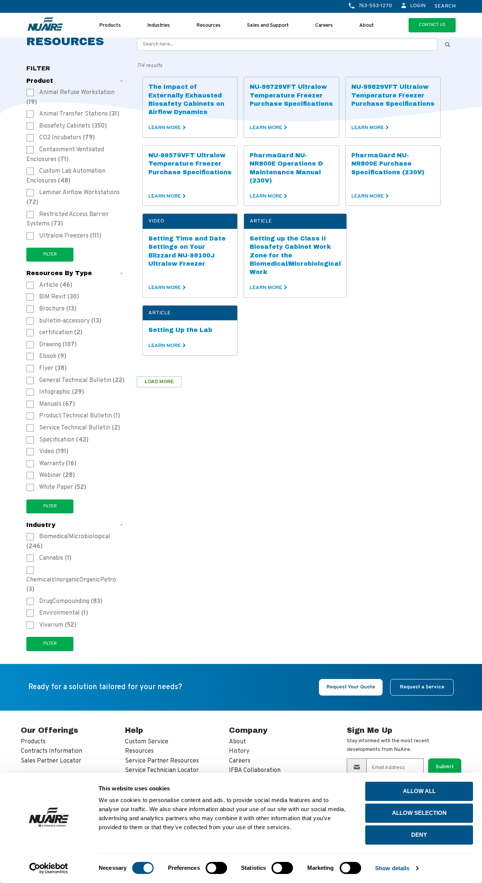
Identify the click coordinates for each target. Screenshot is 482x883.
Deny (419, 834)
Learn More (164, 128)
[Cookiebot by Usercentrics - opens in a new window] (49, 868)
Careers (324, 25)
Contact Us (432, 25)
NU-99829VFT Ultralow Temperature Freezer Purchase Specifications (393, 95)
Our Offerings (49, 730)
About (366, 25)
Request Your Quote (350, 687)
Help (134, 730)
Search (445, 6)
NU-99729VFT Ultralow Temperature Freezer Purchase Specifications (291, 95)
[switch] (216, 868)
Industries (158, 25)
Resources (208, 25)
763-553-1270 (375, 6)
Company (248, 730)
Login (418, 6)
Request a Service (422, 687)
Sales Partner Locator (51, 761)
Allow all (419, 791)
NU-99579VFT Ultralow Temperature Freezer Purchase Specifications (190, 163)
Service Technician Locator (162, 770)
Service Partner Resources (162, 761)
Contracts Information (51, 751)
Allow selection (419, 813)
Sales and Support (268, 25)
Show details (392, 868)
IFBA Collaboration (255, 770)
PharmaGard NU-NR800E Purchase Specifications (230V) (387, 163)
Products (110, 25)
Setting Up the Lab (180, 330)
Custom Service (146, 742)
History (239, 751)
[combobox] (287, 44)
